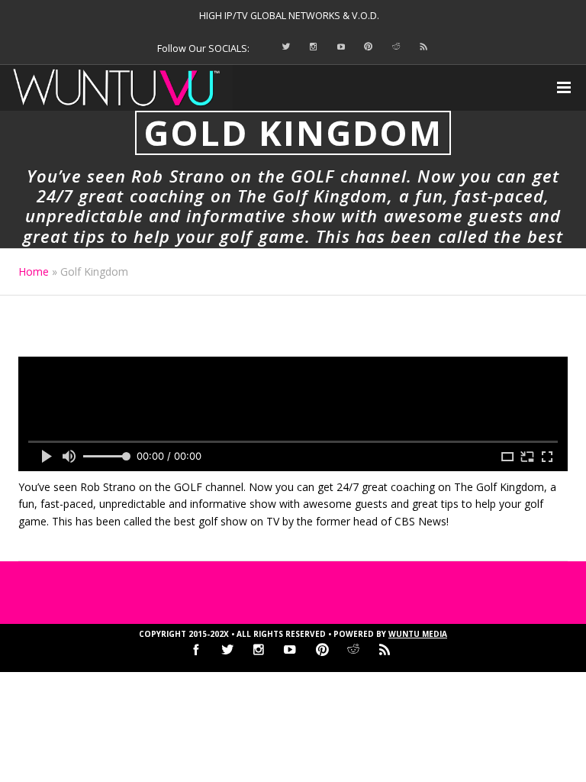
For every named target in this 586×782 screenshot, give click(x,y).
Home (33, 271)
